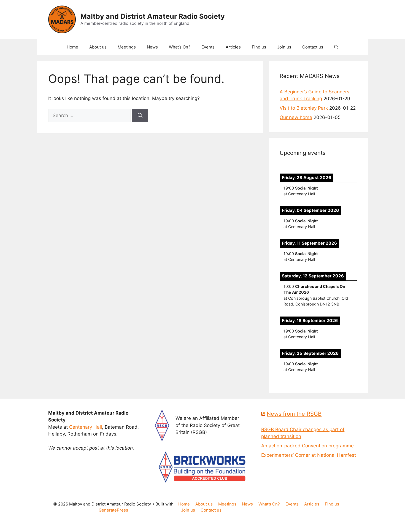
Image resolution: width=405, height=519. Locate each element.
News (152, 47)
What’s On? (179, 47)
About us (98, 47)
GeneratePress (113, 510)
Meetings (127, 47)
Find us (259, 47)
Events (208, 47)
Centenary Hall (85, 427)
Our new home (296, 117)
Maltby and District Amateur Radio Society (152, 16)
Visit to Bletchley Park (304, 108)
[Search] (140, 115)
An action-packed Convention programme (307, 445)
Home (72, 47)
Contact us (312, 47)
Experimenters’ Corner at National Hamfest (308, 455)
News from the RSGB (294, 413)
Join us (284, 47)
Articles (233, 47)
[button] (336, 47)
